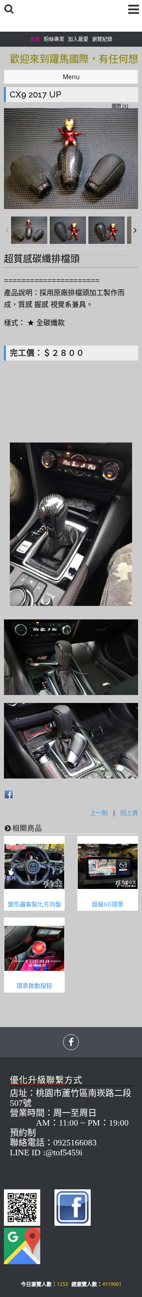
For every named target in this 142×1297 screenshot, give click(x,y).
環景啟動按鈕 (34, 985)
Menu (71, 76)
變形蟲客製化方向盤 (34, 904)
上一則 (99, 813)
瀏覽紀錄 (102, 38)
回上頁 (129, 813)
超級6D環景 (107, 904)
